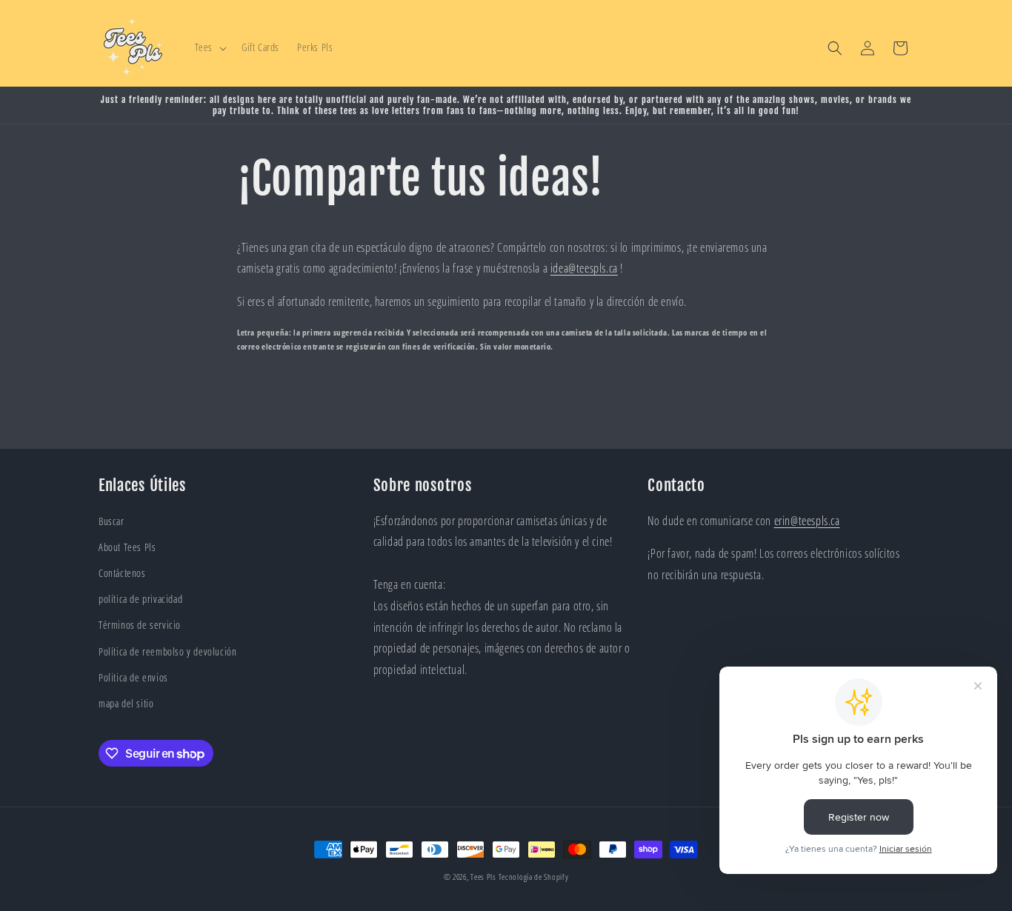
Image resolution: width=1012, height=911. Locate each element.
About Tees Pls (127, 547)
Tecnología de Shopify (534, 876)
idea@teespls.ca (584, 268)
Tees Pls (483, 876)
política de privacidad (140, 599)
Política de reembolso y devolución (167, 651)
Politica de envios (133, 677)
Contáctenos (122, 573)
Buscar (111, 521)
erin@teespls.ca (807, 521)
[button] (209, 47)
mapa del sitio (126, 703)
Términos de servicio (140, 625)
